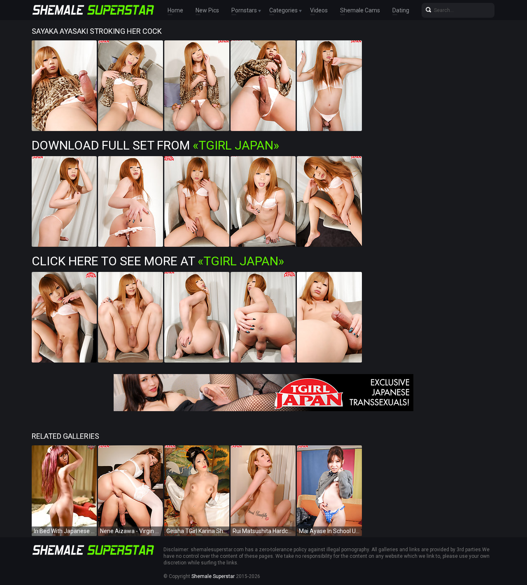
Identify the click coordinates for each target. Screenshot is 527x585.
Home (175, 10)
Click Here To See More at (158, 261)
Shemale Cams (360, 10)
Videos (319, 10)
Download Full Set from (155, 145)
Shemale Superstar (213, 576)
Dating (400, 10)
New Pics (207, 10)
